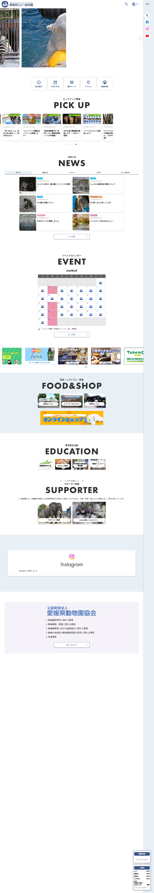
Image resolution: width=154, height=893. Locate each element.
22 (97, 303)
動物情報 (104, 86)
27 (77, 311)
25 (58, 311)
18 (58, 303)
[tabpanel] (72, 127)
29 (97, 311)
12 (68, 295)
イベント (72, 172)
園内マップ (72, 83)
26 (68, 311)
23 (39, 311)
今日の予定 (55, 83)
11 (58, 295)
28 (87, 311)
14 (87, 295)
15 (97, 295)
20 (77, 303)
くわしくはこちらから (141, 859)
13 (77, 295)
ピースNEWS (125, 172)
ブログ (98, 172)
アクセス (88, 83)
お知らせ (45, 172)
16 (39, 303)
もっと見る (71, 236)
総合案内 (38, 83)
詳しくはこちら (72, 645)
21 (87, 303)
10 (48, 295)
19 (68, 303)
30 (39, 319)
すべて (18, 172)
